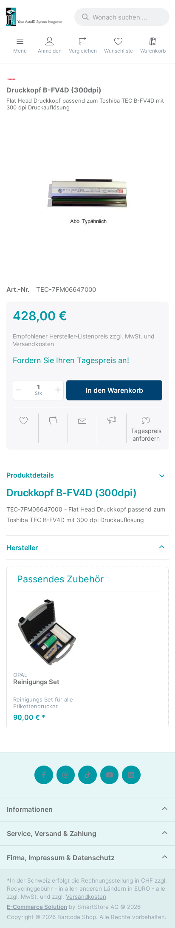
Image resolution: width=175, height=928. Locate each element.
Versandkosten (86, 896)
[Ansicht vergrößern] (87, 194)
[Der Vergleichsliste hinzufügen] (53, 429)
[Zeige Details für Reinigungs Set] (47, 632)
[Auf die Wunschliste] (24, 429)
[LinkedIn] (131, 775)
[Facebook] (43, 775)
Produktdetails (30, 475)
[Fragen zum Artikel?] (82, 429)
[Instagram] (65, 775)
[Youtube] (109, 775)
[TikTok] (87, 775)
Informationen (30, 809)
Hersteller (22, 547)
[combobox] (121, 17)
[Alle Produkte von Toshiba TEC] (11, 79)
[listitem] (87, 194)
